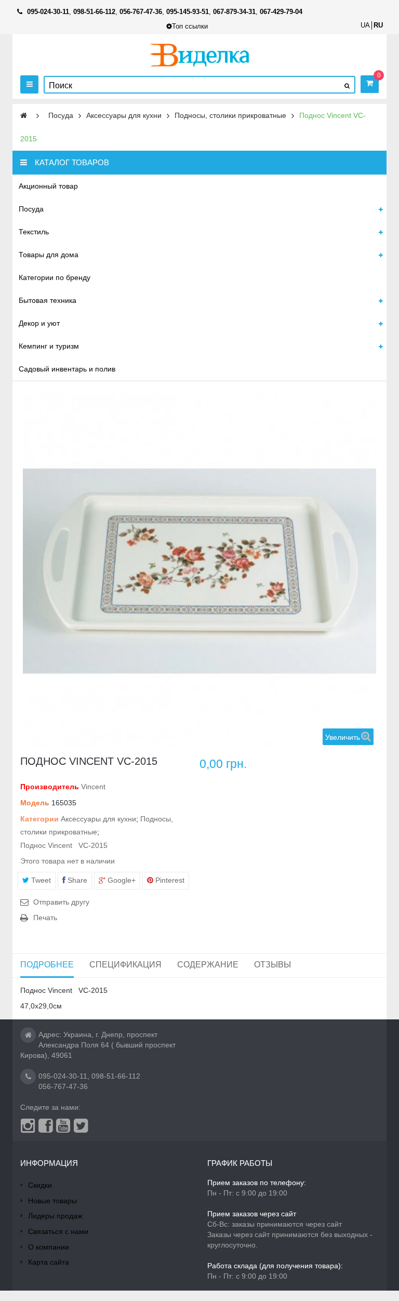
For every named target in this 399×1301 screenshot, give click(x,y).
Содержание (207, 964)
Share (76, 880)
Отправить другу (61, 902)
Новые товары (52, 1201)
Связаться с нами (58, 1231)
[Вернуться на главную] (23, 115)
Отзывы (272, 964)
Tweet (40, 880)
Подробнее (47, 964)
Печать (45, 917)
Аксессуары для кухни (98, 819)
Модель (34, 803)
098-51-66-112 (115, 1076)
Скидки (40, 1185)
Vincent (93, 786)
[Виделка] (199, 54)
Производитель (49, 786)
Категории (39, 819)
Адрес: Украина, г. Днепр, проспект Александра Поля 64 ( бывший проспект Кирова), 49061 (98, 1044)
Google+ (120, 880)
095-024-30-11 (62, 1076)
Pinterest (168, 880)
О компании (48, 1247)
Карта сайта (48, 1262)
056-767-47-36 (63, 1086)
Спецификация (125, 964)
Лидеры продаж (55, 1216)
